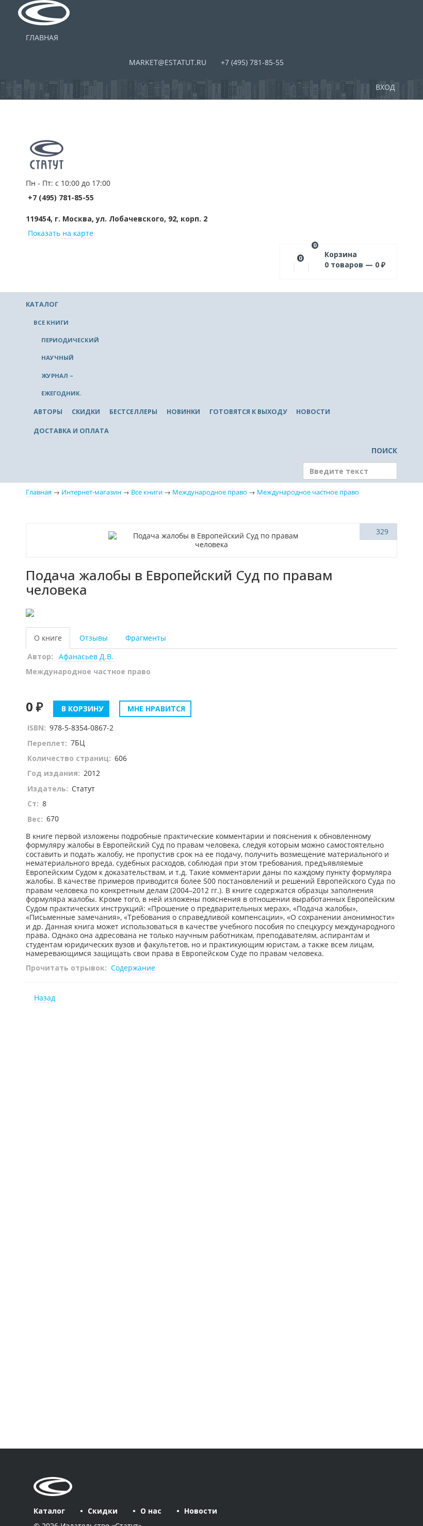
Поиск (383, 450)
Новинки (183, 411)
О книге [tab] (48, 638)
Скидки (86, 411)
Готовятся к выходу (248, 411)
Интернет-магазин (91, 492)
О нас (150, 1511)
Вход (386, 87)
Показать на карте (60, 233)
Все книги (51, 322)
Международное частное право (308, 492)
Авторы (48, 411)
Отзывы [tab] (93, 638)
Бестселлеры (133, 411)
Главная (42, 37)
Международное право (209, 492)
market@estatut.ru (166, 62)
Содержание (133, 968)
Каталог (42, 304)
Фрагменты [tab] (145, 638)
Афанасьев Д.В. (86, 656)
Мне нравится (155, 708)
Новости (313, 411)
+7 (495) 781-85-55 (251, 62)
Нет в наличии (61, 531)
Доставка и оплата (71, 430)
